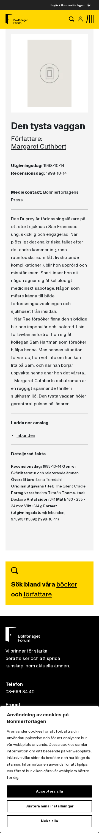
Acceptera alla (49, 791)
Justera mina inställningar (49, 806)
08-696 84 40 (20, 692)
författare (37, 594)
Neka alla (49, 821)
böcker (66, 584)
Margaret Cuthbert (38, 146)
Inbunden (25, 435)
